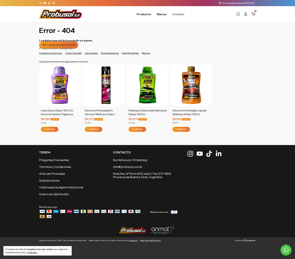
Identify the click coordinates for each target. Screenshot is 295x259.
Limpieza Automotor (50, 53)
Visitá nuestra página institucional (61, 187)
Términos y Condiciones (55, 167)
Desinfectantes (130, 53)
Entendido (32, 252)
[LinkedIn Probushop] (53, 3)
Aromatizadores (110, 53)
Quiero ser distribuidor (54, 194)
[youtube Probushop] (45, 3)
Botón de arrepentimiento (151, 240)
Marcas (162, 14)
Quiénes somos (49, 180)
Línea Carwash (73, 53)
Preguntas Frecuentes (54, 160)
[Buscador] (238, 14)
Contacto (178, 14)
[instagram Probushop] (40, 3)
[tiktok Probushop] (49, 3)
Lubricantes (91, 53)
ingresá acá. (133, 240)
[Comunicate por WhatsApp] (286, 250)
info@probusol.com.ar (127, 167)
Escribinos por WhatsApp (130, 160)
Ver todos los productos (59, 45)
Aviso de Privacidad (52, 173)
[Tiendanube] (245, 240)
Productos (144, 14)
